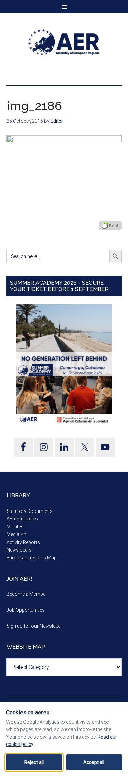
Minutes (15, 526)
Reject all (34, 762)
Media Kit (16, 534)
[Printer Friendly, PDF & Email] (110, 225)
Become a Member (26, 594)
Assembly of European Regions (64, 42)
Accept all (93, 762)
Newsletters (19, 550)
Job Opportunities (25, 610)
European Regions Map (31, 557)
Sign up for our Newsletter (34, 626)
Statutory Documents (29, 511)
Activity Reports (23, 542)
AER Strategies (22, 518)
